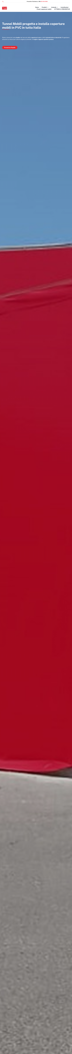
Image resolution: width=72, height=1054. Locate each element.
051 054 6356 (44, 1)
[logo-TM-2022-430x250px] (4, 7)
